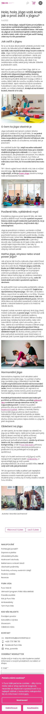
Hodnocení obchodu (10, 559)
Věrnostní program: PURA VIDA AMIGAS (17, 591)
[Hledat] (27, 3)
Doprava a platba (8, 552)
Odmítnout (11, 708)
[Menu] (40, 3)
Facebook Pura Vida (13, 645)
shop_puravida (11, 648)
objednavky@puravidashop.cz (17, 638)
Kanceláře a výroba (9, 620)
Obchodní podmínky (10, 567)
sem (26, 694)
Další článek (33, 530)
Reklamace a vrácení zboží (12, 563)
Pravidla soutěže (8, 595)
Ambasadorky (7, 602)
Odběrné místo (7, 627)
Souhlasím (32, 708)
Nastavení (22, 700)
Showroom (5, 623)
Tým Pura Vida (7, 606)
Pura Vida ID (6, 588)
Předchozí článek (15, 530)
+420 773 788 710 (12, 641)
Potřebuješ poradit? (9, 549)
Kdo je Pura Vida (8, 599)
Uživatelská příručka (9, 556)
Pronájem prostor (8, 616)
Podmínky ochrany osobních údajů (16, 570)
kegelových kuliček (9, 409)
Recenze (5, 577)
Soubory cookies (8, 574)
